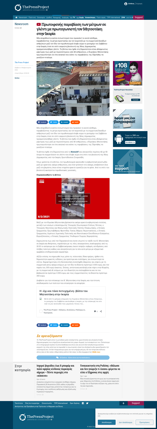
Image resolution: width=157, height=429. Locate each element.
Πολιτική (32, 17)
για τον (132, 17)
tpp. (72, 17)
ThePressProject (35, 7)
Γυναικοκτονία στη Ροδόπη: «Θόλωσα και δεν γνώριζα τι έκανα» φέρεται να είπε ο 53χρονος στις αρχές (100, 369)
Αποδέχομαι (107, 422)
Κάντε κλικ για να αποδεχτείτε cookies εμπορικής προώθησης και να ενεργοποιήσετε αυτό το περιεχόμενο (73, 198)
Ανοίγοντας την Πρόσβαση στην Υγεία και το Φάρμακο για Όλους (39, 406)
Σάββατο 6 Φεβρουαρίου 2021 (23, 69)
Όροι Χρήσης (75, 403)
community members (39, 10)
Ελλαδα (17, 28)
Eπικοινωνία (47, 403)
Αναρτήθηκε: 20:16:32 (22, 73)
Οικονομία (41, 17)
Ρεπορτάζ (57, 18)
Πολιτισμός (101, 17)
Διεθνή (49, 17)
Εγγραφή (139, 4)
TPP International (113, 17)
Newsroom (23, 17)
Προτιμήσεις (144, 422)
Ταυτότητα (19, 403)
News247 (75, 152)
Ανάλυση (65, 18)
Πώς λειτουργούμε (32, 403)
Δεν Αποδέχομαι (125, 422)
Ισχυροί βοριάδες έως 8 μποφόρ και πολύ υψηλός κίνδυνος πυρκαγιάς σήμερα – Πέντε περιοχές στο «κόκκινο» (55, 370)
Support (139, 17)
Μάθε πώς (96, 352)
